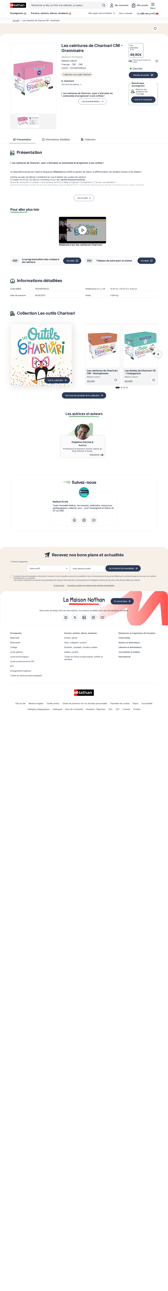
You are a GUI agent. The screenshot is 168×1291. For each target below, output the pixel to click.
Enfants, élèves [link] (71, 638)
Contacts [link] (126, 709)
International (124, 657)
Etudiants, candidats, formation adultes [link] (81, 647)
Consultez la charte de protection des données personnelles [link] (90, 585)
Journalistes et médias (129, 652)
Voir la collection (55, 380)
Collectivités (124, 638)
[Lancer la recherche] (103, 5)
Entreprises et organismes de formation (137, 633)
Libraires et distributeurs (130, 647)
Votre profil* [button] (35, 568)
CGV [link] (117, 709)
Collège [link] (13, 647)
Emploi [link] (135, 703)
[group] (22, 121)
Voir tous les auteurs (70, 84)
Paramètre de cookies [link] (120, 703)
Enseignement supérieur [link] (20, 671)
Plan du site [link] (21, 703)
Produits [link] (136, 709)
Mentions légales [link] (36, 703)
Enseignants (16, 633)
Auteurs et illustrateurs (129, 642)
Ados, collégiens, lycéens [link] (75, 642)
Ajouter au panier (141, 75)
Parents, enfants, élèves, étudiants (80, 633)
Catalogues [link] (57, 709)
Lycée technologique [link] (19, 657)
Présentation (24, 139)
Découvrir (95, 454)
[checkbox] (11, 576)
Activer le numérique (143, 99)
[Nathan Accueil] (18, 5)
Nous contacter (126, 13)
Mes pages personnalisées (101, 13)
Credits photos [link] (53, 703)
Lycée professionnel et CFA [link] (22, 661)
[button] (33, 78)
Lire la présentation (90, 101)
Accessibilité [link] (147, 703)
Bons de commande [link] (74, 709)
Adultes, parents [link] (71, 652)
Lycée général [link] (16, 652)
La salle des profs (146, 13)
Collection (90, 139)
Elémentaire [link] (15, 642)
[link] (74, 520)
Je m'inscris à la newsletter (121, 568)
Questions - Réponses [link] (95, 709)
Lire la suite (82, 198)
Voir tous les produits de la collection (82, 395)
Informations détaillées (58, 139)
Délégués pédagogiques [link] (38, 709)
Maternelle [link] (14, 638)
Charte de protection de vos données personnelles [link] (84, 703)
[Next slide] (158, 354)
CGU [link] (110, 709)
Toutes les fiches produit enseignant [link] (26, 675)
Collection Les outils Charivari (77, 74)
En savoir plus (59, 585)
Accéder (73, 261)
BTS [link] (12, 666)
